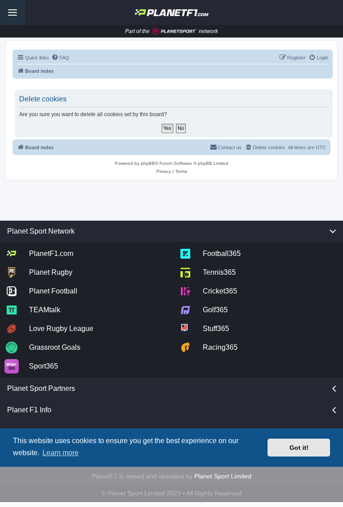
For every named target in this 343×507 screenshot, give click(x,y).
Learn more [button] (60, 453)
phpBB (148, 163)
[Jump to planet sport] (174, 31)
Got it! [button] (299, 447)
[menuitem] (60, 57)
